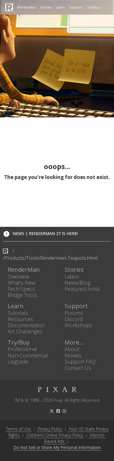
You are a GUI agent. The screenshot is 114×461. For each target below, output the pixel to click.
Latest (72, 276)
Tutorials (18, 313)
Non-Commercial (28, 355)
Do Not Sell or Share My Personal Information (57, 447)
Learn (60, 7)
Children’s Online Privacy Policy (54, 435)
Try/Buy (93, 7)
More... (74, 342)
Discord (74, 319)
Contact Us (78, 367)
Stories (45, 7)
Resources (20, 319)
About (72, 349)
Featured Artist (82, 289)
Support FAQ (80, 361)
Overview (18, 276)
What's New (21, 282)
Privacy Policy (50, 429)
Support (75, 7)
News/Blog (77, 282)
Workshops (78, 325)
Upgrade (18, 361)
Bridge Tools (22, 295)
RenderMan (26, 7)
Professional (22, 349)
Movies (73, 355)
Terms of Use (18, 429)
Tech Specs (21, 289)
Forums (74, 313)
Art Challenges (25, 331)
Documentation (26, 325)
